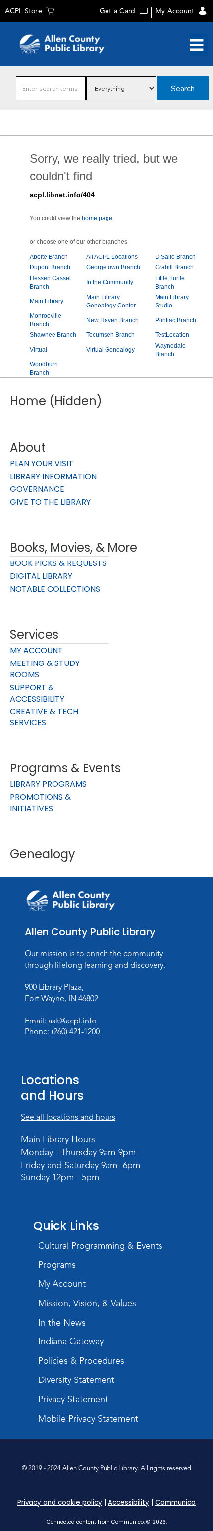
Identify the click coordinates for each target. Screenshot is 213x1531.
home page (97, 218)
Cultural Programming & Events (100, 1245)
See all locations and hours (68, 1117)
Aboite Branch (49, 257)
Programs (57, 1264)
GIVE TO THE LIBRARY (50, 502)
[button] (196, 45)
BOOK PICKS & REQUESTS (58, 563)
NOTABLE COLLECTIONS (55, 589)
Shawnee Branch (53, 334)
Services (34, 634)
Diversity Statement (76, 1380)
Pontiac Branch (175, 320)
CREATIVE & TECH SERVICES (44, 717)
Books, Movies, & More (73, 547)
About (28, 447)
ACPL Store (23, 11)
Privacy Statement (73, 1399)
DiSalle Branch (175, 257)
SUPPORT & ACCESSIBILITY (37, 693)
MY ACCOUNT (36, 650)
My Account (174, 11)
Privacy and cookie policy (59, 1502)
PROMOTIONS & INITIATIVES (40, 802)
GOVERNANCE (37, 489)
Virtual (38, 349)
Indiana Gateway (71, 1341)
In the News (62, 1322)
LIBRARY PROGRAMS (48, 784)
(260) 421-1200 (76, 1032)
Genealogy (42, 854)
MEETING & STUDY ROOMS (45, 669)
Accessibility (128, 1502)
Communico (175, 1502)
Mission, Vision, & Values (87, 1303)
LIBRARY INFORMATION (53, 476)
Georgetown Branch (113, 267)
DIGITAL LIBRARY (41, 576)
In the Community (109, 282)
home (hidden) (56, 401)
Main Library (46, 301)
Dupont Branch (50, 267)
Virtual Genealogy (110, 349)
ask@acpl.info (72, 1021)
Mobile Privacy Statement (88, 1418)
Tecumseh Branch (110, 334)
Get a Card (117, 11)
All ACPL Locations (112, 257)
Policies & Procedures (81, 1360)
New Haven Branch (112, 320)
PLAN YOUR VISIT (41, 463)
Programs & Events (65, 768)
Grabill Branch (174, 267)
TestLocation (172, 334)
